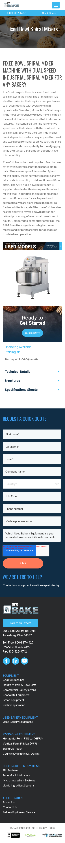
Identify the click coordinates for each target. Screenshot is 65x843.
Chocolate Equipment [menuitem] (16, 694)
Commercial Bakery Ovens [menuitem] (19, 689)
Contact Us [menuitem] (10, 807)
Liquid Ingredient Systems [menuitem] (18, 785)
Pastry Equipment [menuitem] (14, 705)
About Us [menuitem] (9, 802)
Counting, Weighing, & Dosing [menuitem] (21, 753)
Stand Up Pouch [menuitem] (12, 748)
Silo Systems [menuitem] (10, 770)
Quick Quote (49, 13)
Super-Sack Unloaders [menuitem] (16, 775)
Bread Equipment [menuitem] (13, 700)
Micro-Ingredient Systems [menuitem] (19, 780)
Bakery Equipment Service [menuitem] (19, 812)
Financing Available (18, 347)
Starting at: (12, 352)
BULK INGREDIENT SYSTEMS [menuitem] (21, 766)
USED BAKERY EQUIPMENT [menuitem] (20, 717)
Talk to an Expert (20, 623)
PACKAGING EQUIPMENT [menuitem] (19, 734)
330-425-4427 (21, 647)
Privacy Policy (46, 827)
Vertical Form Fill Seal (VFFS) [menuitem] (20, 743)
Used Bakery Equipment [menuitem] (18, 721)
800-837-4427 (24, 642)
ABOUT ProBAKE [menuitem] (13, 798)
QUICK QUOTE (32, 333)
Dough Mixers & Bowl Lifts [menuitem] (19, 684)
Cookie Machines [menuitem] (13, 679)
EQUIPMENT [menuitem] (11, 675)
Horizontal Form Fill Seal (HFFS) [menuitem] (23, 738)
